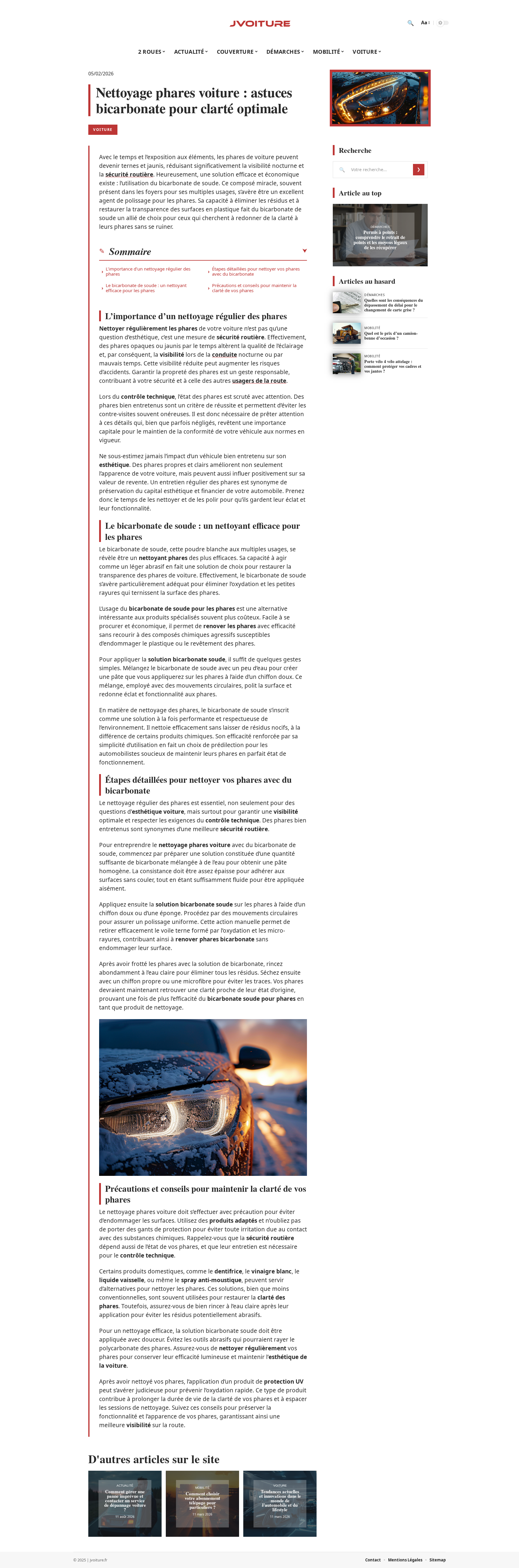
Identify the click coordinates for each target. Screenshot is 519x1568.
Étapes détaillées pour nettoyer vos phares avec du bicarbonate (256, 271)
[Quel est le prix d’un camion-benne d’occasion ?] (347, 333)
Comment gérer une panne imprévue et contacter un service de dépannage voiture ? (125, 1500)
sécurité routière (129, 174)
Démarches (380, 227)
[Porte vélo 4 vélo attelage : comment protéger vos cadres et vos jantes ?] (347, 363)
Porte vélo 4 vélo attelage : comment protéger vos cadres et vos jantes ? (392, 366)
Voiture (103, 129)
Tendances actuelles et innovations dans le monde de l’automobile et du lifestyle (280, 1500)
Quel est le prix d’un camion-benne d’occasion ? (391, 335)
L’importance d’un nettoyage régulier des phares (148, 271)
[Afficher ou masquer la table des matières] (229, 251)
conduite (224, 355)
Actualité (125, 1485)
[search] (411, 23)
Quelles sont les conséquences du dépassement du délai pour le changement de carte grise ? (393, 305)
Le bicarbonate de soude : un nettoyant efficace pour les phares (146, 287)
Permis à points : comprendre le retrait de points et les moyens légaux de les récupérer (380, 240)
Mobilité (202, 1487)
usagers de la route (259, 381)
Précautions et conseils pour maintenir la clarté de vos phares (254, 287)
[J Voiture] (259, 23)
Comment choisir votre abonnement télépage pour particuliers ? (202, 1500)
